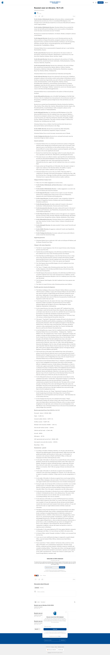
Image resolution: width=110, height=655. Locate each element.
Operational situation (38, 607)
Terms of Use (60, 631)
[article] (55, 607)
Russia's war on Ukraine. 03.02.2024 (44, 605)
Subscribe (100, 2)
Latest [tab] (38, 602)
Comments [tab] (37, 587)
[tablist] (39, 588)
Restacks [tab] (41, 587)
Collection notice (61, 646)
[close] (66, 612)
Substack (49, 652)
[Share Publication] (96, 2)
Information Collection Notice (55, 633)
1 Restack (44, 575)
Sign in (106, 2)
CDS (37, 12)
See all (36, 629)
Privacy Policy (63, 633)
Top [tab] (35, 602)
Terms (56, 646)
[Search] (93, 2)
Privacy (52, 646)
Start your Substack (52, 649)
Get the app (60, 649)
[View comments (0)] (39, 16)
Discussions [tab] (43, 602)
